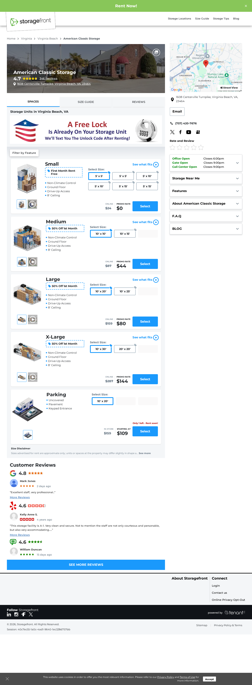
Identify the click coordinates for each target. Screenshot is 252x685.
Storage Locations (179, 18)
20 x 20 (125, 349)
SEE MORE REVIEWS (86, 565)
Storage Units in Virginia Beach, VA (39, 112)
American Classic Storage (44, 72)
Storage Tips (221, 18)
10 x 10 (101, 233)
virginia (27, 38)
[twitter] (31, 614)
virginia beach (48, 38)
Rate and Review (182, 141)
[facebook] (23, 614)
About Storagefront (190, 578)
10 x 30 (100, 349)
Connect (219, 578)
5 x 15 (123, 186)
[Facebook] (178, 132)
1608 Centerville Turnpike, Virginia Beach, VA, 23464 (54, 84)
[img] (199, 147)
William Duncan (31, 549)
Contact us (219, 593)
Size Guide (202, 18)
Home (11, 38)
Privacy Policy (165, 677)
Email (177, 111)
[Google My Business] (196, 132)
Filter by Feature (24, 153)
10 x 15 (125, 233)
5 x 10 (147, 176)
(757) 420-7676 (186, 123)
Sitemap (201, 625)
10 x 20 (100, 291)
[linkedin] (9, 614)
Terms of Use (187, 677)
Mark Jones (27, 481)
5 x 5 (99, 176)
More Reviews (20, 497)
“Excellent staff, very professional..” (32, 492)
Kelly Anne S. (28, 514)
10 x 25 (125, 291)
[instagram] (16, 614)
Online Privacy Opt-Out (228, 600)
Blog (236, 18)
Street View (230, 87)
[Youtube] (187, 132)
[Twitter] (172, 132)
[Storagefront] (30, 24)
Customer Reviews (33, 465)
